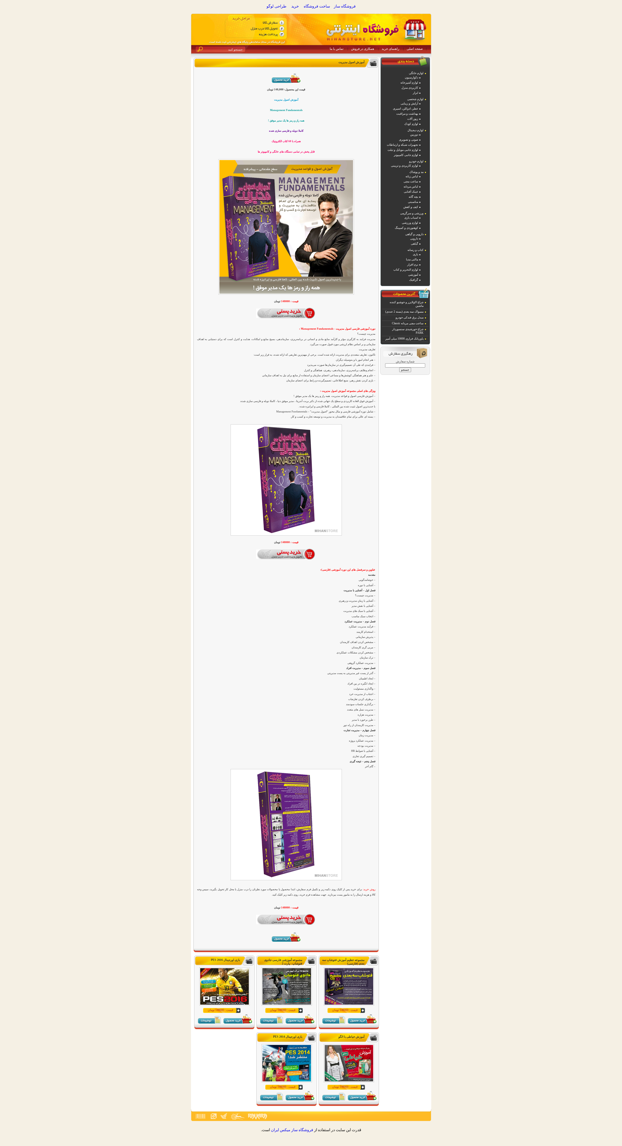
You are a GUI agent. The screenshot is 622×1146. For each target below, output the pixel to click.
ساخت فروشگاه (317, 6)
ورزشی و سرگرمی (411, 213)
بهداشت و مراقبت (407, 113)
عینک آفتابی (411, 191)
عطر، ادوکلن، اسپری (405, 108)
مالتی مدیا (412, 259)
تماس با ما (337, 49)
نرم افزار (412, 264)
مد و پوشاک (416, 172)
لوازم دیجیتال (415, 130)
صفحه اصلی (415, 49)
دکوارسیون (411, 77)
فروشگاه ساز (345, 6)
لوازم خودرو (416, 161)
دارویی (414, 238)
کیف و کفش (410, 207)
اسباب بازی (411, 217)
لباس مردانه (411, 186)
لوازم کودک (411, 124)
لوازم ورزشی (410, 222)
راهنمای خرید (390, 49)
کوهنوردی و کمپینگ (406, 228)
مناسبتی (413, 202)
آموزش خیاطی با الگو (351, 1036)
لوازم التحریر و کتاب (405, 269)
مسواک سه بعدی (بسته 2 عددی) (404, 311)
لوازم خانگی (416, 73)
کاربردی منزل (409, 87)
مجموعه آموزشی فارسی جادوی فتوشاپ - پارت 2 (283, 961)
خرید (295, 6)
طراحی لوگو (276, 6)
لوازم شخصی (415, 99)
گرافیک (413, 280)
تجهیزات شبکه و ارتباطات (402, 144)
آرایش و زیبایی (409, 103)
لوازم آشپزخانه (409, 82)
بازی (415, 254)
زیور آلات (412, 118)
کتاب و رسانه (415, 250)
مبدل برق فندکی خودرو (409, 317)
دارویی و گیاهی (414, 234)
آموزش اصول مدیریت (351, 62)
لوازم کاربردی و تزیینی (404, 165)
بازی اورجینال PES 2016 (225, 960)
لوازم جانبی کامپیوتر (406, 155)
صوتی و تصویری (408, 139)
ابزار (415, 92)
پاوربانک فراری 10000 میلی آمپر (404, 338)
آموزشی (413, 274)
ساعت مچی (411, 181)
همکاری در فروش (362, 49)
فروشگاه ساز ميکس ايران (292, 1130)
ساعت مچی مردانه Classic (407, 323)
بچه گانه (413, 196)
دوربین (414, 134)
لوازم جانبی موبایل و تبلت (403, 150)
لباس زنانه (412, 176)
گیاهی (414, 243)
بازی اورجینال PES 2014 (287, 1036)
